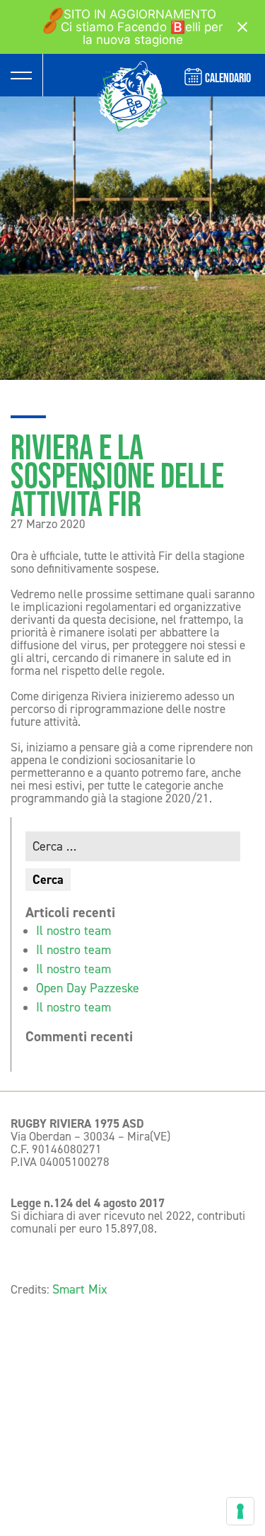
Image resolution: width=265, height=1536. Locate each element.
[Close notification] (242, 26)
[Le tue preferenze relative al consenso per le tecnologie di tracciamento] (240, 1511)
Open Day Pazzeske (87, 988)
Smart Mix (79, 1289)
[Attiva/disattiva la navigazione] (21, 75)
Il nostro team (73, 930)
